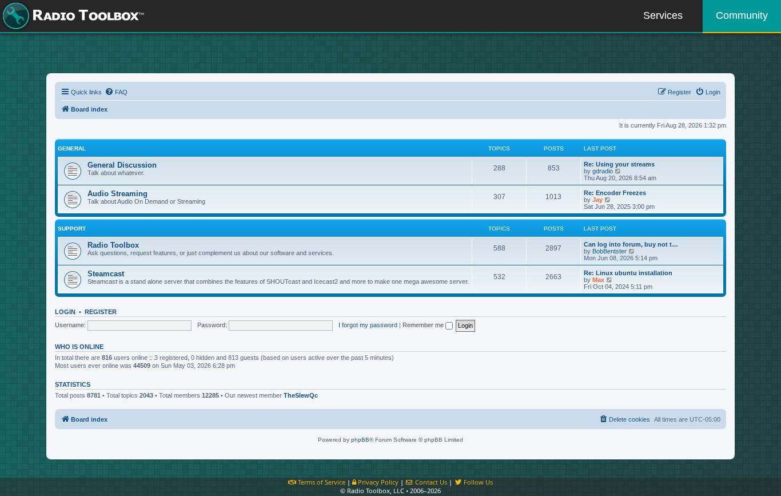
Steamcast (105, 273)
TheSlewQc (301, 395)
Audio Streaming (117, 193)
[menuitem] (116, 92)
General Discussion (122, 165)
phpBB (360, 440)
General (72, 148)
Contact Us (430, 482)
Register (101, 311)
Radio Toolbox (113, 245)
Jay (597, 199)
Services (663, 15)
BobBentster (609, 251)
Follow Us (477, 482)
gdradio (602, 171)
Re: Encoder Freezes (615, 192)
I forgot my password (367, 325)
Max (598, 279)
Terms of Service (320, 482)
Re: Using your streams (619, 164)
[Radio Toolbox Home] (71, 16)
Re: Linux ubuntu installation (628, 272)
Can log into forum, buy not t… (631, 244)
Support (72, 228)
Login (65, 311)
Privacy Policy (377, 482)
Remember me (424, 325)
